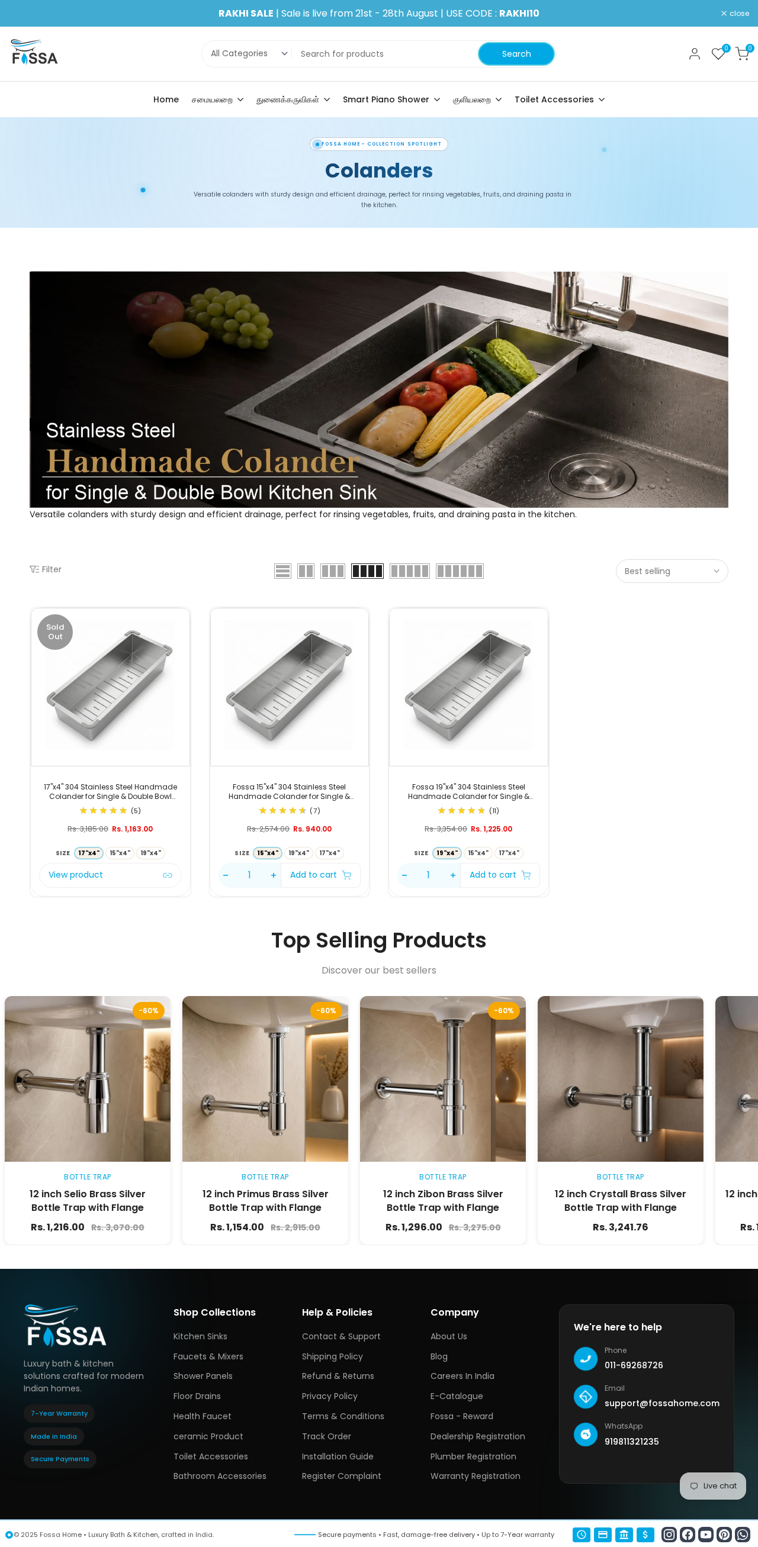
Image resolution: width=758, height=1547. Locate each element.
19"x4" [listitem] (150, 853)
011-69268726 (634, 1365)
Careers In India (462, 1376)
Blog (439, 1356)
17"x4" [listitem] (329, 853)
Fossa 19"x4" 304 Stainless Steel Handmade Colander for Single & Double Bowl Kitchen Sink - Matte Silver (468, 791)
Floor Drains (197, 1396)
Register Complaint (341, 1476)
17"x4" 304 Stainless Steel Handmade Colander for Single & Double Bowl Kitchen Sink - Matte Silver (110, 791)
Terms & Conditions (343, 1416)
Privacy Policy (330, 1396)
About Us (449, 1336)
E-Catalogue (457, 1396)
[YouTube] (706, 1534)
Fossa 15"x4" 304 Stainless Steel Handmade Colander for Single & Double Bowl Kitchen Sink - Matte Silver (289, 791)
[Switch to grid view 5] (410, 571)
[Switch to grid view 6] (460, 571)
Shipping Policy (332, 1356)
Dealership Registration (478, 1436)
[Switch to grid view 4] (367, 571)
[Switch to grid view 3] (332, 571)
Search (516, 54)
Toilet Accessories (211, 1456)
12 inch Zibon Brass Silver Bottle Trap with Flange (354, 1201)
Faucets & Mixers (208, 1356)
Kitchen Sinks (200, 1336)
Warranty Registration (476, 1476)
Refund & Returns (338, 1376)
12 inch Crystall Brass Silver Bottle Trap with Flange (532, 1201)
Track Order (326, 1436)
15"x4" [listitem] (120, 853)
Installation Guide (338, 1456)
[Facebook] (687, 1534)
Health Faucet (203, 1416)
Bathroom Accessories (220, 1476)
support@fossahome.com (662, 1403)
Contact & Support (341, 1336)
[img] (103, 811)
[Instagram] (669, 1534)
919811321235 (632, 1442)
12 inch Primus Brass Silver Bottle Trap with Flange (176, 1201)
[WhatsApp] (742, 1534)
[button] (183, 656)
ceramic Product (208, 1436)
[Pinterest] (724, 1534)
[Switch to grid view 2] (305, 571)
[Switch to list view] (282, 571)
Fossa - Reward (462, 1416)
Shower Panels (203, 1376)
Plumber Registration (473, 1456)
